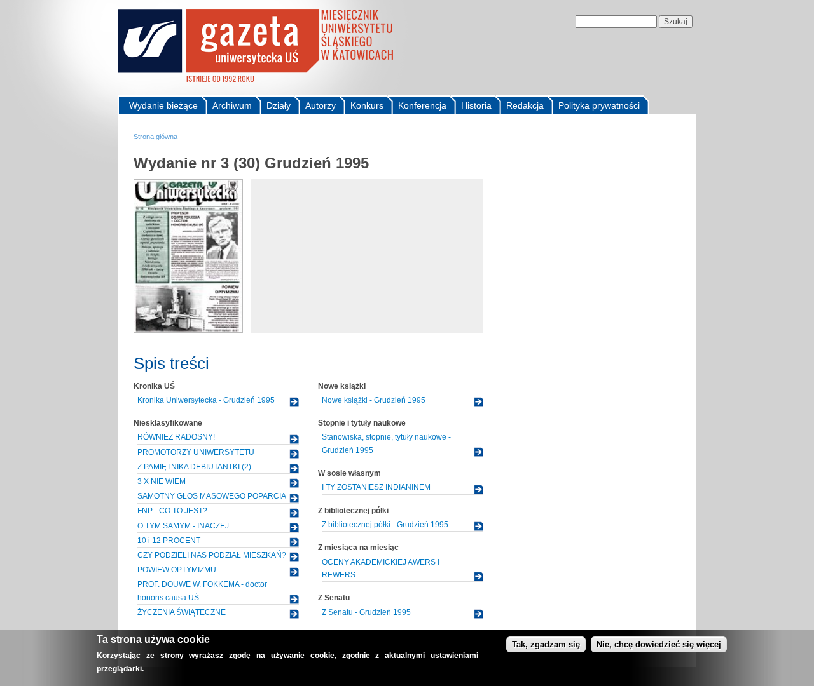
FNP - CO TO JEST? (172, 510)
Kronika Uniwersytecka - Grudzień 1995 (206, 400)
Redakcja (525, 105)
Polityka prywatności (599, 105)
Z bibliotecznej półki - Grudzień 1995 (385, 524)
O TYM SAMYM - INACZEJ (183, 525)
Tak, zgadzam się (546, 644)
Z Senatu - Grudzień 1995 (366, 612)
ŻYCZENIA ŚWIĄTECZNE (181, 612)
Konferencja (422, 105)
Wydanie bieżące (163, 105)
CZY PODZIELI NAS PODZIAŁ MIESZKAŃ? (211, 555)
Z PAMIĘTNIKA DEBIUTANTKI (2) (194, 466)
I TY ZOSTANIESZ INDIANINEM (376, 487)
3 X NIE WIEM (161, 481)
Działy (278, 105)
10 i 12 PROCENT (168, 540)
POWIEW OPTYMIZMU (176, 569)
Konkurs (366, 105)
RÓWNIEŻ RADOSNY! (176, 437)
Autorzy (320, 105)
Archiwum (232, 105)
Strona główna (155, 136)
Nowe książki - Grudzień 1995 (373, 400)
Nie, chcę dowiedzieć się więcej (659, 644)
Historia (476, 105)
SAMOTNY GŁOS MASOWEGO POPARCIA (211, 496)
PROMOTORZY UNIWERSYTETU (195, 452)
